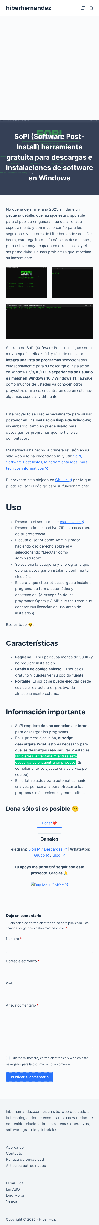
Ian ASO (13, 1189)
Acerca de (15, 1147)
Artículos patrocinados (26, 1165)
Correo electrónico (22, 961)
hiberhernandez (28, 7)
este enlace (70, 521)
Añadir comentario (22, 1005)
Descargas (54, 849)
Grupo (40, 855)
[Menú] (83, 8)
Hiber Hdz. (15, 1183)
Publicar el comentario (30, 1077)
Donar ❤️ (49, 823)
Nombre (14, 938)
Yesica (11, 1201)
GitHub (62, 479)
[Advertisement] (49, 68)
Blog (32, 849)
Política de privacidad (25, 1159)
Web (9, 983)
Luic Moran (15, 1195)
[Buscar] (91, 8)
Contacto (14, 1153)
